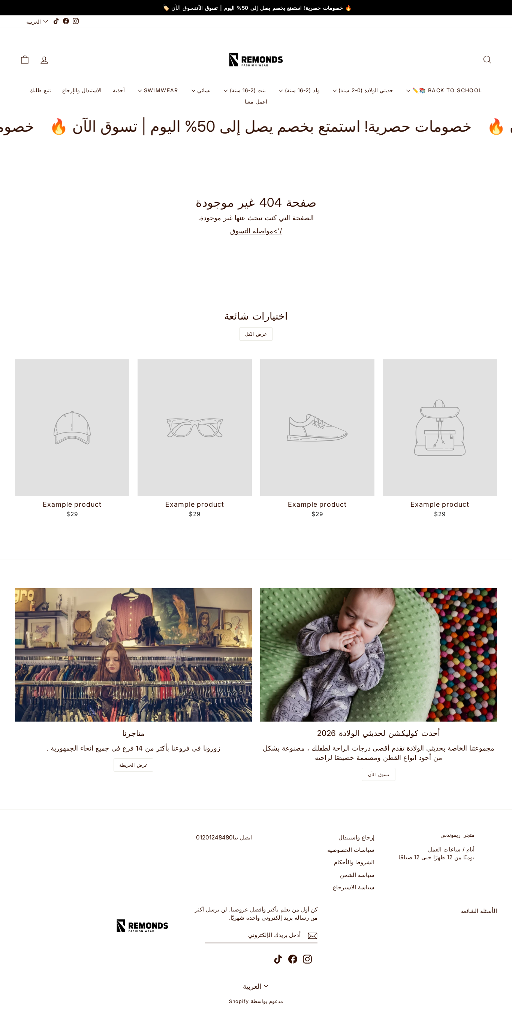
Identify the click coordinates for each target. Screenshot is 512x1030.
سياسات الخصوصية (350, 849)
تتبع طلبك (40, 90)
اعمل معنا (256, 101)
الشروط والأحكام (354, 862)
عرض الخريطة (133, 765)
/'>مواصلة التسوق (256, 231)
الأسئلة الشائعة (479, 910)
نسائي (203, 90)
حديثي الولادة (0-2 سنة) (365, 90)
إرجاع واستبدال (356, 837)
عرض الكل (256, 334)
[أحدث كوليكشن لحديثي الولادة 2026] (378, 655)
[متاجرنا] (133, 655)
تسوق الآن (378, 774)
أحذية (119, 90)
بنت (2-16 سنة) (247, 90)
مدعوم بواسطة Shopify (256, 1001)
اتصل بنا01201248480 (224, 837)
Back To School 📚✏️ (446, 90)
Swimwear (160, 90)
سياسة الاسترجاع (353, 887)
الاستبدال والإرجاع (82, 90)
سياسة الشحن (357, 874)
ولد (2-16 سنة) (301, 90)
